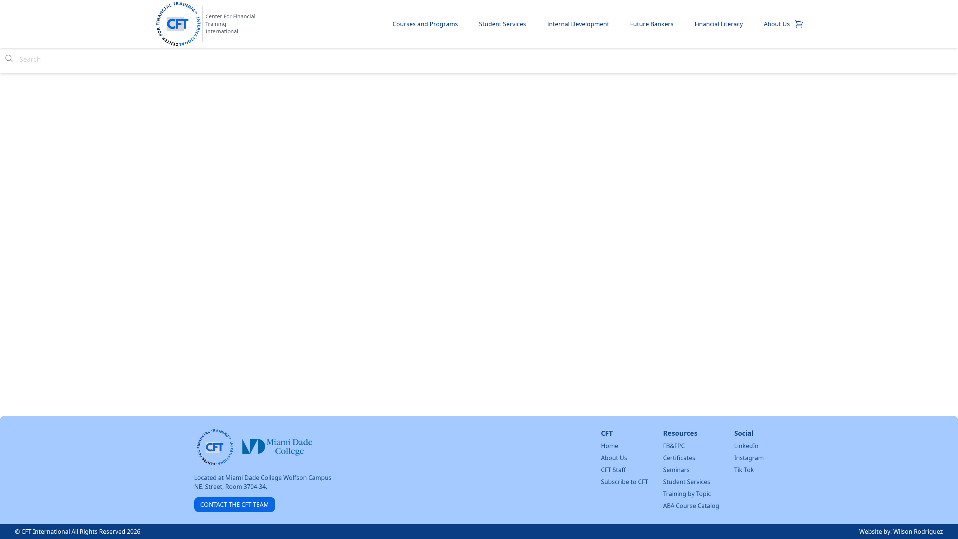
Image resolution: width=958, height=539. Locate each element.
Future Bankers (652, 24)
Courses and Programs (425, 24)
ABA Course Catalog (691, 506)
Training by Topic (687, 494)
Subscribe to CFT (624, 482)
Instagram (749, 458)
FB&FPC (674, 446)
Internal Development (578, 24)
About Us (777, 24)
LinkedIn (746, 446)
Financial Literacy (719, 24)
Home (609, 446)
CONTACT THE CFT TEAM (234, 504)
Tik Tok (744, 470)
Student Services (502, 24)
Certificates (679, 458)
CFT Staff (613, 470)
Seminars (676, 470)
